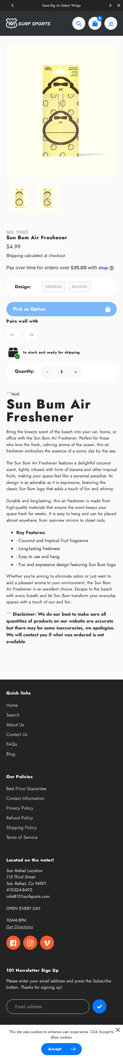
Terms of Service (21, 837)
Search (12, 715)
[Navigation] (110, 23)
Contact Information (25, 798)
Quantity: (24, 371)
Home (12, 705)
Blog (10, 754)
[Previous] (13, 5)
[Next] (110, 5)
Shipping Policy (21, 827)
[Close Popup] (118, 1029)
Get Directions (19, 927)
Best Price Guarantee (26, 788)
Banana (79, 286)
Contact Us (16, 734)
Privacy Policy (19, 808)
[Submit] (99, 1006)
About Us (15, 724)
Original (53, 286)
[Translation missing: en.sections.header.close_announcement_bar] (119, 5)
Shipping (14, 255)
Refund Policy (19, 817)
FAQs (11, 744)
